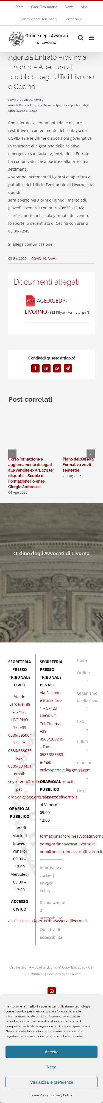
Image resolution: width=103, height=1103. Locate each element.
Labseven (73, 974)
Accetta (52, 1051)
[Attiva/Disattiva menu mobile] (92, 38)
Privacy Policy (61, 1095)
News (52, 258)
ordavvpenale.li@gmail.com (65, 770)
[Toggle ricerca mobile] (80, 38)
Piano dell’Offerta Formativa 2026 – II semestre (80, 464)
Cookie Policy (39, 1095)
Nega (51, 1067)
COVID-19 (38, 258)
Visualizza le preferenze (51, 1082)
